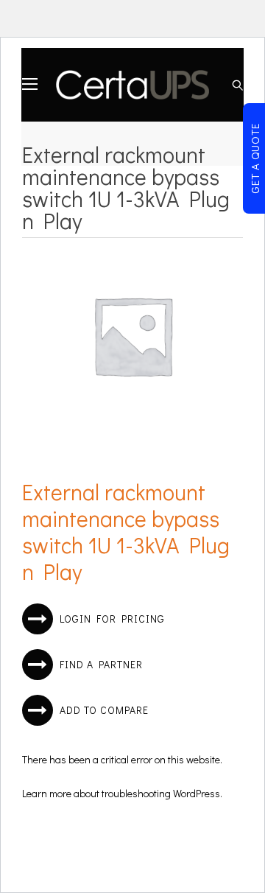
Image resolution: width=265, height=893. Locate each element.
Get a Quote (254, 158)
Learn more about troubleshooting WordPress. (122, 793)
